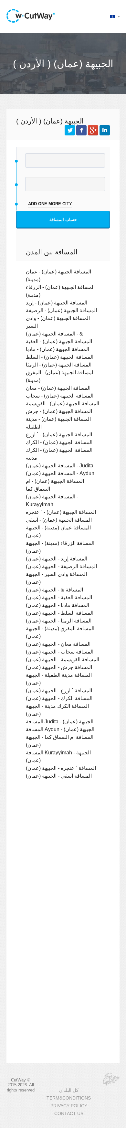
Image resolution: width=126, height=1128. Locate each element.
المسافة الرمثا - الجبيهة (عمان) (58, 620)
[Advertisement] (63, 858)
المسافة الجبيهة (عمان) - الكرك (59, 442)
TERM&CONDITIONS (69, 1098)
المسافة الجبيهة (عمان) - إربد (56, 302)
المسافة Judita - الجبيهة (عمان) (59, 721)
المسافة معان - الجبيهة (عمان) (58, 644)
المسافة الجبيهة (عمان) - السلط (59, 357)
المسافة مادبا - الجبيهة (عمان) (57, 605)
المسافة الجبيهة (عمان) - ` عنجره (61, 512)
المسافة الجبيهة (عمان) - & (54, 333)
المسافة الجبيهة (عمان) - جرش (59, 411)
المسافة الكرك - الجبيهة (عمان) (59, 698)
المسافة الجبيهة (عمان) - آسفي (59, 520)
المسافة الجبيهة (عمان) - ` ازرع (59, 434)
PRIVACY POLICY (68, 1105)
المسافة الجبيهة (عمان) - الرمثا (58, 364)
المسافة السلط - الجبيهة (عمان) (59, 613)
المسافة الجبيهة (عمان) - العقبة (59, 341)
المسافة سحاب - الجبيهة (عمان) (59, 651)
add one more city (50, 203)
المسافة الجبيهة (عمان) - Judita (59, 465)
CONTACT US (68, 1113)
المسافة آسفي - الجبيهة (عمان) (59, 776)
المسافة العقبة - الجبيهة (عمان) (59, 597)
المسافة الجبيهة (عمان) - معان (58, 388)
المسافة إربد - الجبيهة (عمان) (56, 558)
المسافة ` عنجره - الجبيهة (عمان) (61, 768)
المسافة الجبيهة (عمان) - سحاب (59, 396)
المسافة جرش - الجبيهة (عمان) (59, 667)
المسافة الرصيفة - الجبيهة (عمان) (61, 566)
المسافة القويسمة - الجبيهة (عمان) (62, 659)
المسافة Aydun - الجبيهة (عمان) (60, 729)
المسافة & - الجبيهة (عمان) (54, 589)
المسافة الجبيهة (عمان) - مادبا (57, 349)
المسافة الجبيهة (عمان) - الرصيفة (61, 310)
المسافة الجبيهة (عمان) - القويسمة (62, 403)
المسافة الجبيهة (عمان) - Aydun (60, 473)
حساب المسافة (63, 219)
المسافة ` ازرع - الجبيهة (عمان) (59, 690)
